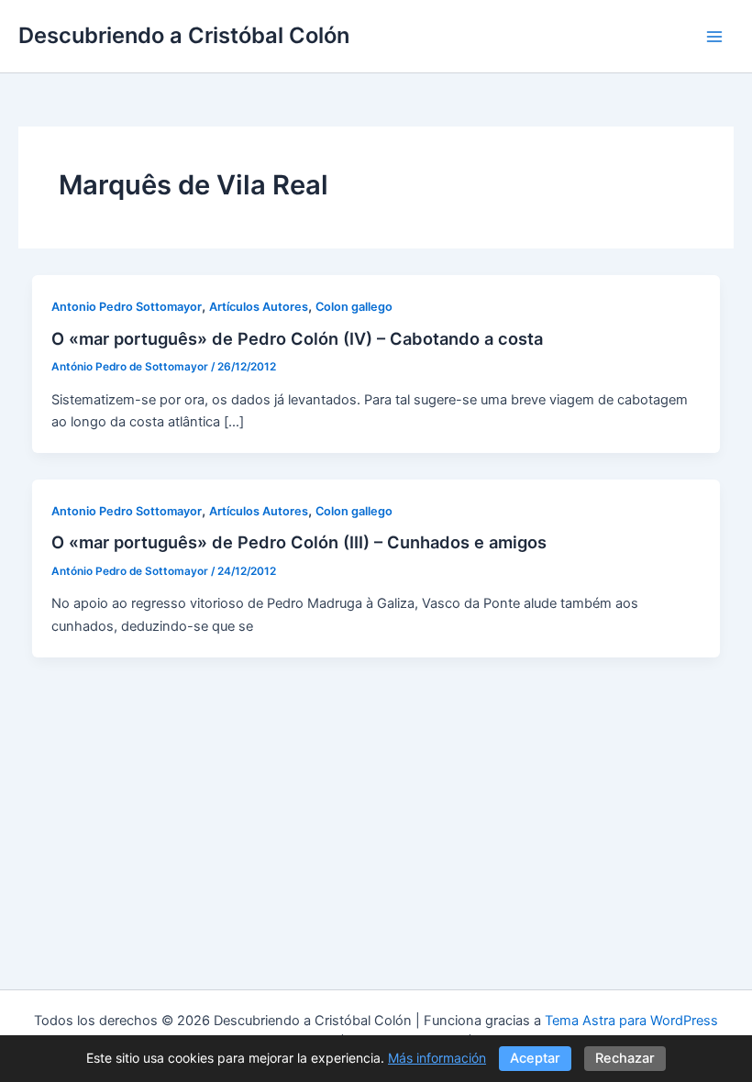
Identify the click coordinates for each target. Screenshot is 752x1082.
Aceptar (535, 1058)
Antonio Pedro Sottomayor (126, 307)
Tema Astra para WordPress (631, 1020)
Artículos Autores (258, 307)
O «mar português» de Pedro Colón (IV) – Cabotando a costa (297, 338)
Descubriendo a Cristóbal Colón (183, 35)
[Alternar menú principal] (714, 36)
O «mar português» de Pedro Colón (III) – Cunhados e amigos (299, 542)
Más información (437, 1057)
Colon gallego (354, 307)
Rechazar (625, 1058)
